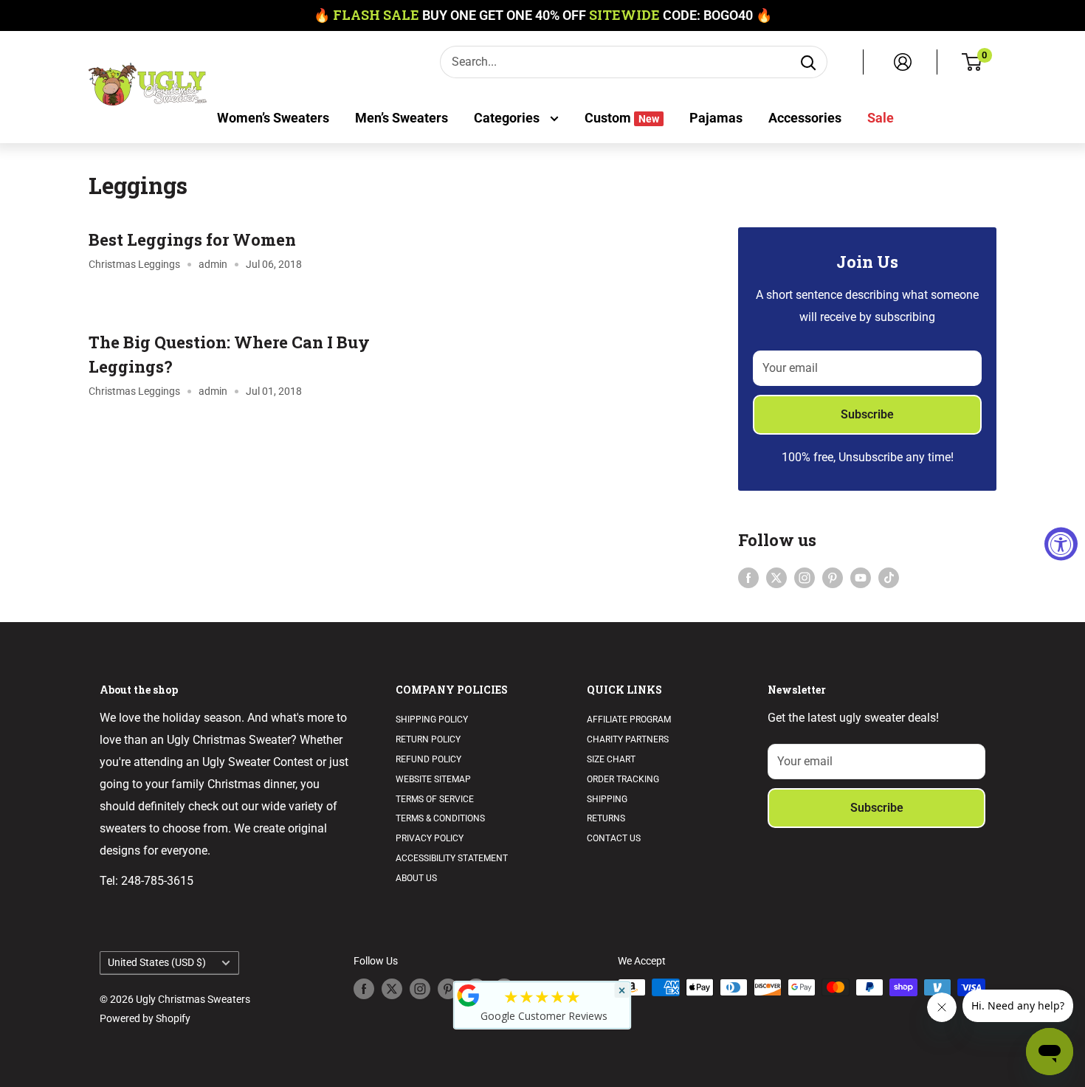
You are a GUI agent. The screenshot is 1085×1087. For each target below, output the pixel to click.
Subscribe (867, 414)
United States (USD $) (157, 962)
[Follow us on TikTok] (888, 578)
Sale (880, 117)
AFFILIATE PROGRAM (629, 719)
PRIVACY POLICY (430, 838)
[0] (972, 62)
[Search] (808, 61)
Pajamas (716, 117)
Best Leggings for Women (192, 239)
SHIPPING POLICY (432, 719)
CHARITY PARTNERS (628, 739)
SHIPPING (607, 799)
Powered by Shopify (145, 1018)
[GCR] (468, 995)
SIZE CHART (611, 759)
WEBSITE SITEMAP (433, 779)
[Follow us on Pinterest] (832, 578)
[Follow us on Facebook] (748, 578)
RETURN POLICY (428, 739)
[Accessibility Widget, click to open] (1061, 543)
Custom (622, 117)
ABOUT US (416, 878)
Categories (508, 117)
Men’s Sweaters (401, 117)
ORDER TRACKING (623, 779)
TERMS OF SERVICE (435, 799)
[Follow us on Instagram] (804, 578)
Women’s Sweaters (273, 117)
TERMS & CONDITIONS (440, 818)
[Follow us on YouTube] (860, 578)
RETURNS (606, 818)
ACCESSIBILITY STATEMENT (452, 858)
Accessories (804, 117)
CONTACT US (614, 838)
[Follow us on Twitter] (776, 578)
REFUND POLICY (428, 759)
